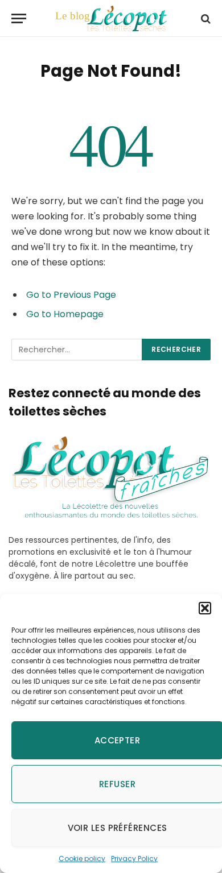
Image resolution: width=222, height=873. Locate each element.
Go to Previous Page (71, 294)
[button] (205, 608)
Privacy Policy (134, 858)
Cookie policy (82, 858)
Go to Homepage (65, 314)
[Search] (205, 18)
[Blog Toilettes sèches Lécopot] (110, 18)
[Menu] (18, 18)
